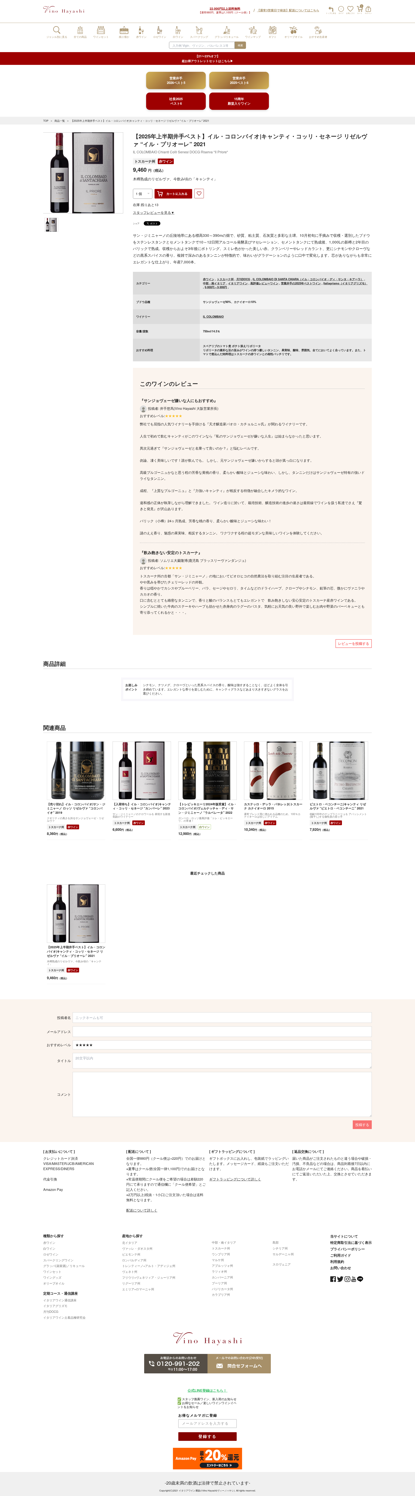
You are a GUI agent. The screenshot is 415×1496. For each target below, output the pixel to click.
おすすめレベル (59, 1045)
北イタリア (129, 1242)
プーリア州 (219, 1283)
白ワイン (204, 827)
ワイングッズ (52, 1277)
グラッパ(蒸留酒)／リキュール (64, 1266)
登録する (207, 1436)
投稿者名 (64, 1017)
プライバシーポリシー (347, 1248)
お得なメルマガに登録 (197, 1415)
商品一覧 (59, 120)
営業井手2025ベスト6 (239, 80)
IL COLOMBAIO (213, 316)
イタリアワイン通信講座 (60, 1300)
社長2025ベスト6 (176, 101)
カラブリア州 (221, 1294)
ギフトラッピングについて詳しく (235, 1179)
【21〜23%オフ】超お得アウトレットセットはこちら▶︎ (207, 58)
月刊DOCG (243, 279)
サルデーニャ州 (283, 1254)
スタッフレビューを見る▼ (153, 212)
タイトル (64, 1060)
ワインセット (52, 1271)
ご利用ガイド (340, 1255)
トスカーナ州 (144, 161)
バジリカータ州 (222, 1289)
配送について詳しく (141, 1210)
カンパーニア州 (222, 1277)
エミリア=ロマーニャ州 (138, 1289)
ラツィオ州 (219, 1271)
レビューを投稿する (353, 643)
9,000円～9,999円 (216, 287)
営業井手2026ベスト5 (176, 80)
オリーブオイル (53, 1283)
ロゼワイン (50, 1254)
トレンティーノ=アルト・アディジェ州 (148, 1266)
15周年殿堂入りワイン (239, 101)
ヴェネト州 (129, 1271)
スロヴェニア (282, 1264)
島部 (276, 1242)
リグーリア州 (131, 1283)
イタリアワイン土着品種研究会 (64, 1317)
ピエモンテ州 (131, 1254)
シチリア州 (280, 1248)
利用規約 (337, 1261)
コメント (64, 1094)
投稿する (362, 1124)
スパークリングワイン (58, 1260)
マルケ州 (218, 1260)
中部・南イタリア (214, 283)
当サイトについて (344, 1236)
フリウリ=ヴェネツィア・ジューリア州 (148, 1277)
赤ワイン (166, 161)
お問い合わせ (340, 1267)
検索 (240, 45)
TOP (45, 120)
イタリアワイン (238, 283)
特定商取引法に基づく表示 (351, 1242)
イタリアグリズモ (55, 1306)
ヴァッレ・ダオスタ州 (137, 1248)
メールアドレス (59, 1031)
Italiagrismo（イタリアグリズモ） (345, 283)
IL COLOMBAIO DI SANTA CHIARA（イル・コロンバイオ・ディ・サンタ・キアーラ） (308, 279)
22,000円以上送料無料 (225, 8)
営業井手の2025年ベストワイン (301, 283)
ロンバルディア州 (134, 1260)
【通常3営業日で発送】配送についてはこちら (288, 10)
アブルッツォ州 (222, 1265)
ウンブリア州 (221, 1254)
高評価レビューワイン (264, 283)
